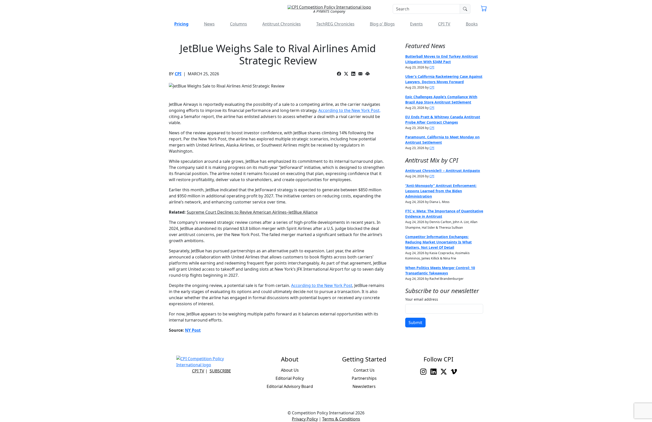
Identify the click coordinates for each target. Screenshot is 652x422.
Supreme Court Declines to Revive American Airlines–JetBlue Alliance (252, 212)
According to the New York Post (321, 285)
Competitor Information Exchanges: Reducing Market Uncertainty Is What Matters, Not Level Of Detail (438, 242)
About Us (290, 370)
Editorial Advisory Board (290, 386)
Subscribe (220, 371)
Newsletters (364, 386)
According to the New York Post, (349, 110)
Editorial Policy (290, 378)
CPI (178, 74)
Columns (238, 24)
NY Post (193, 330)
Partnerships (364, 378)
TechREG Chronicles (335, 24)
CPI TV (444, 24)
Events (416, 24)
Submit (415, 322)
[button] (484, 9)
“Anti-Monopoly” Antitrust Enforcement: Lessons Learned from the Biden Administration (441, 191)
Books (472, 24)
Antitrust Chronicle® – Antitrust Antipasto (442, 170)
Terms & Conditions (341, 419)
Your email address (421, 299)
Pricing (181, 24)
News (209, 24)
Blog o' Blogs (382, 24)
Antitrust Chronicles (281, 24)
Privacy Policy (305, 419)
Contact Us (364, 370)
